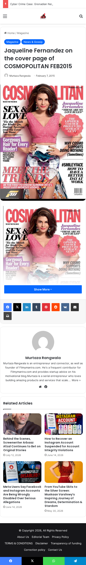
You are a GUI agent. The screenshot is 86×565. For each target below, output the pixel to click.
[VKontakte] (65, 307)
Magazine (23, 33)
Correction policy (34, 549)
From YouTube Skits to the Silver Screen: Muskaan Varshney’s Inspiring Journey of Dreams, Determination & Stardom (63, 496)
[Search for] (81, 17)
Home (11, 33)
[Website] (40, 386)
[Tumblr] (36, 307)
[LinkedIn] (27, 307)
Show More (42, 289)
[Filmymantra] (43, 16)
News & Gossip (33, 41)
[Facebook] (8, 307)
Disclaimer (41, 543)
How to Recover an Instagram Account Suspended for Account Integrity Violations (62, 444)
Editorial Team (40, 536)
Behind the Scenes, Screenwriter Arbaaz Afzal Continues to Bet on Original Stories (22, 444)
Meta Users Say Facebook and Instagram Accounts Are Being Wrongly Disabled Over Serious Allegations (22, 494)
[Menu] (5, 17)
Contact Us (55, 549)
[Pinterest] (46, 307)
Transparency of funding (66, 543)
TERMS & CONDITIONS (19, 543)
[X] (17, 307)
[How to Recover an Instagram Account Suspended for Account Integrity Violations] (64, 424)
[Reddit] (56, 307)
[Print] (8, 316)
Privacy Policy (60, 536)
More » (76, 380)
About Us (23, 536)
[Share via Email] (75, 307)
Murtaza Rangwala (20, 75)
